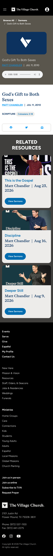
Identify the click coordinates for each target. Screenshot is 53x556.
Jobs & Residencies (12, 388)
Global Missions (10, 461)
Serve (5, 336)
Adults (5, 446)
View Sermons (15, 201)
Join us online (9, 482)
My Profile (7, 351)
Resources (7, 378)
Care (4, 420)
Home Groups (9, 415)
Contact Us (8, 356)
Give (4, 341)
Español (6, 346)
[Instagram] (11, 536)
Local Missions (10, 456)
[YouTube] (18, 536)
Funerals (6, 398)
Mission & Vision (11, 373)
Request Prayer (10, 492)
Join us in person (11, 477)
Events (6, 331)
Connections (9, 425)
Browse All (8, 20)
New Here (7, 368)
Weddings (7, 393)
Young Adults (9, 440)
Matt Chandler (12, 65)
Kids (4, 430)
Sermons (22, 20)
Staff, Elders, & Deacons (15, 383)
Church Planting (10, 466)
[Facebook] (3, 536)
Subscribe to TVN (12, 487)
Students (7, 435)
